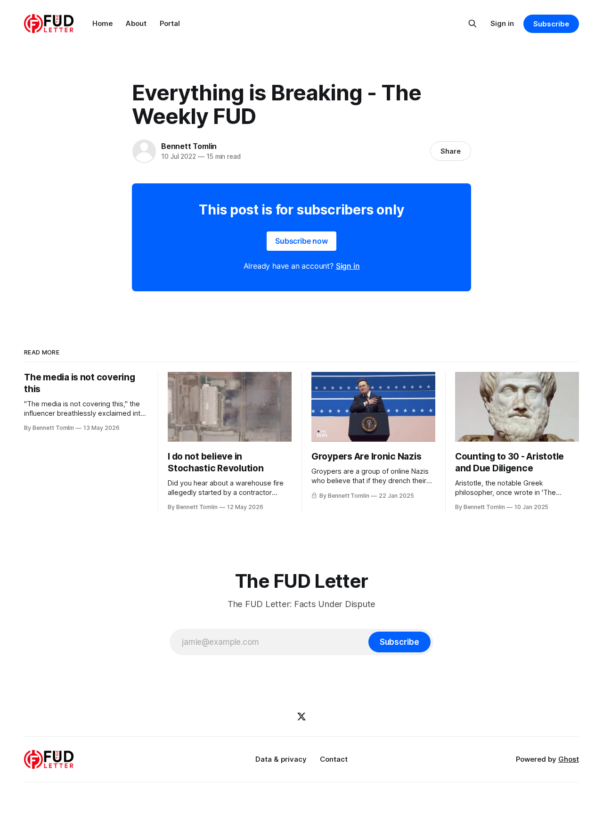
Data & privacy (281, 759)
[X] (301, 716)
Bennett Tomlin (189, 146)
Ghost (568, 759)
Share (450, 151)
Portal (170, 23)
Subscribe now (301, 241)
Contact (334, 759)
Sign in (502, 23)
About (136, 23)
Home (102, 23)
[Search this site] (472, 23)
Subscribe (551, 23)
